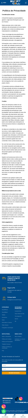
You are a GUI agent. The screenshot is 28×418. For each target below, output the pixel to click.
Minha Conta (18, 334)
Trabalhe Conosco (6, 344)
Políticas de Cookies (6, 339)
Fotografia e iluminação (7, 327)
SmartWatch (5, 312)
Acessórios (4, 317)
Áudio (3, 320)
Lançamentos (18, 311)
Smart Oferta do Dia (19, 313)
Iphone (16, 318)
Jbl (15, 321)
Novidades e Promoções (18, 308)
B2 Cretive (22, 411)
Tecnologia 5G (18, 316)
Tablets (3, 314)
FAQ (3, 350)
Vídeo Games (5, 325)
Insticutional (6, 334)
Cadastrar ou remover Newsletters (20, 339)
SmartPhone (5, 309)
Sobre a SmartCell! (6, 336)
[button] (3, 411)
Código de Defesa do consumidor (7, 347)
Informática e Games (7, 322)
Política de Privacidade (7, 341)
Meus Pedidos (18, 336)
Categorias (5, 307)
